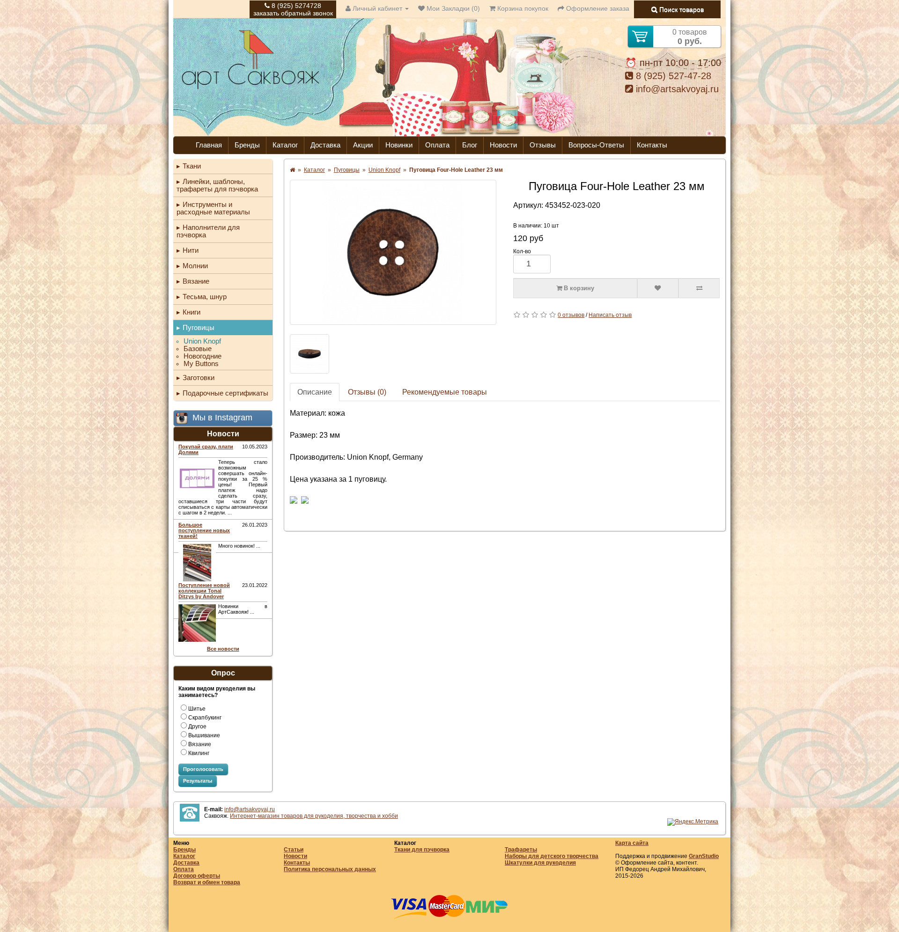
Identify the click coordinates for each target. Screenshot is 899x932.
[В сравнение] (699, 288)
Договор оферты (196, 876)
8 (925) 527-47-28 (672, 76)
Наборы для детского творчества (551, 856)
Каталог (285, 145)
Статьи (293, 849)
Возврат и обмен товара (206, 882)
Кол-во (522, 251)
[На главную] (250, 88)
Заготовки (198, 378)
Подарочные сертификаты (225, 393)
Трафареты (521, 849)
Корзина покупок (521, 8)
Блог (469, 145)
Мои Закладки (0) (452, 8)
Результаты (197, 781)
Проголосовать (203, 769)
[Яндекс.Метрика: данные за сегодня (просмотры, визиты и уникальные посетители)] (692, 822)
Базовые (198, 348)
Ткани (192, 166)
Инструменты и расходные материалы (213, 208)
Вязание (196, 281)
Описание (314, 392)
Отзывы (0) (367, 392)
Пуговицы (198, 327)
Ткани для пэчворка (422, 849)
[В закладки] (657, 288)
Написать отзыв (610, 315)
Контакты (652, 145)
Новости (503, 145)
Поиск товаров (680, 9)
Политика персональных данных (330, 869)
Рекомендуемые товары (444, 392)
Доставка (325, 145)
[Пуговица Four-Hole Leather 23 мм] (393, 252)
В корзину (578, 288)
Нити (191, 250)
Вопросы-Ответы (596, 145)
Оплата (437, 145)
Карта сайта (631, 843)
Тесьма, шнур (205, 297)
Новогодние (202, 356)
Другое (197, 726)
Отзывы (543, 145)
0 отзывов (571, 315)
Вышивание (204, 735)
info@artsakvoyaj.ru (676, 89)
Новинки (399, 145)
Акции (363, 145)
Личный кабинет (377, 8)
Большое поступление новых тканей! (204, 530)
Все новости (223, 649)
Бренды (247, 145)
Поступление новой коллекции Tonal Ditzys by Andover (204, 590)
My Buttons (201, 363)
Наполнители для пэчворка (208, 231)
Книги (191, 312)
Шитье (197, 708)
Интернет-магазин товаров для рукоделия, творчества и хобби (314, 816)
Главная (209, 145)
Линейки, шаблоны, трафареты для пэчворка (217, 185)
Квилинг (198, 753)
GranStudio (704, 856)
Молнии (195, 266)
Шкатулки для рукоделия (540, 862)
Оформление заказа (596, 8)
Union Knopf (202, 341)
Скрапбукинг (204, 717)
